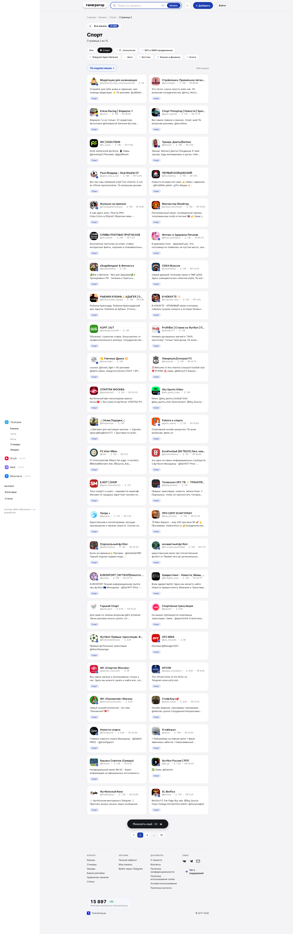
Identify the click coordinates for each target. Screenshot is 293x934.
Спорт (113, 17)
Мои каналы (125, 864)
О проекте (156, 860)
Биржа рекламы (96, 873)
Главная (91, 17)
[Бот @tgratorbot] (191, 861)
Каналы (103, 17)
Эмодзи (91, 868)
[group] (102, 68)
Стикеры (92, 864)
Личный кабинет (128, 860)
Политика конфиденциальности (162, 870)
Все (91, 50)
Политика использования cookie (163, 878)
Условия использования (164, 883)
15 (161, 835)
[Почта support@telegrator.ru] (198, 861)
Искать (174, 5)
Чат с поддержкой (196, 871)
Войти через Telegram (131, 868)
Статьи (90, 881)
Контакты (156, 864)
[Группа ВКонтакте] (184, 861)
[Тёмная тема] (187, 5)
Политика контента (161, 887)
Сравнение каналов (98, 877)
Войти (222, 5)
